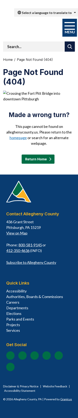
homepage (18, 137)
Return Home (36, 159)
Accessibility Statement (19, 390)
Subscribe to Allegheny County (31, 262)
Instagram (22, 355)
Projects (13, 324)
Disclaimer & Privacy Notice (20, 386)
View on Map (16, 233)
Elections (13, 313)
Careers (12, 302)
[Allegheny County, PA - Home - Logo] (29, 28)
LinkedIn (58, 355)
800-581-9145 (30, 245)
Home (8, 60)
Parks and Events (20, 319)
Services (13, 330)
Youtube (34, 355)
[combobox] (46, 12)
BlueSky (10, 367)
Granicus (66, 399)
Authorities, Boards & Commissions (34, 296)
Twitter (46, 355)
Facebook (10, 355)
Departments (17, 308)
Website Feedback (55, 386)
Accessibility (16, 291)
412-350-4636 (18, 250)
